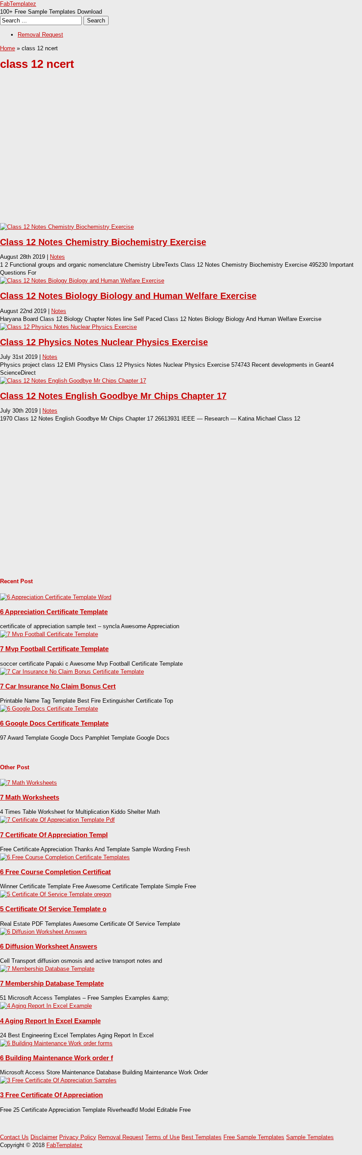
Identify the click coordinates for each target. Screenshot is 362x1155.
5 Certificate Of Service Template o (53, 909)
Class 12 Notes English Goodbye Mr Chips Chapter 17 (113, 396)
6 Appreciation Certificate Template (54, 611)
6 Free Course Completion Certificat (55, 872)
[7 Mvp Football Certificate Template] (49, 634)
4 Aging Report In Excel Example (50, 1021)
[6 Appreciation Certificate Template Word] (55, 597)
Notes (57, 256)
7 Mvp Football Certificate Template (54, 648)
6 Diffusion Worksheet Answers (48, 946)
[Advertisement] (181, 153)
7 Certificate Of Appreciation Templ (54, 834)
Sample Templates (310, 1137)
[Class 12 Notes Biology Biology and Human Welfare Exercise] (82, 280)
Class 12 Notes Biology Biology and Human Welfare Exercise (128, 296)
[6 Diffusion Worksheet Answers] (43, 931)
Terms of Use (162, 1137)
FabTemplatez (18, 3)
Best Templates (201, 1137)
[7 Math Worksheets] (28, 782)
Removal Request (40, 34)
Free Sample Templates (253, 1137)
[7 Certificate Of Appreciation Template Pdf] (57, 819)
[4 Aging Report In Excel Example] (46, 1005)
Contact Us (14, 1137)
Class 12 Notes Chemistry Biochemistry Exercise (103, 242)
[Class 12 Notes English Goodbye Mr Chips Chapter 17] (73, 380)
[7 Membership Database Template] (47, 968)
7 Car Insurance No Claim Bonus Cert (58, 686)
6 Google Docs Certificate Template (54, 723)
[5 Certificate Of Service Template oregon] (55, 894)
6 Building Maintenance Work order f (56, 1058)
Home (7, 48)
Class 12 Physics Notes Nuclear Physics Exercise (104, 342)
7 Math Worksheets (29, 797)
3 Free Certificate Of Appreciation (51, 1095)
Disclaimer (43, 1137)
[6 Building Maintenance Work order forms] (56, 1043)
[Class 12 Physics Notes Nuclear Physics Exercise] (68, 327)
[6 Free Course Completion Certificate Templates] (65, 857)
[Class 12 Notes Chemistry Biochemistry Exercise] (67, 227)
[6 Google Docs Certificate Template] (49, 708)
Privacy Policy (77, 1137)
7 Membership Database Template (52, 983)
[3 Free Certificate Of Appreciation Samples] (58, 1080)
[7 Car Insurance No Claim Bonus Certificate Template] (72, 671)
